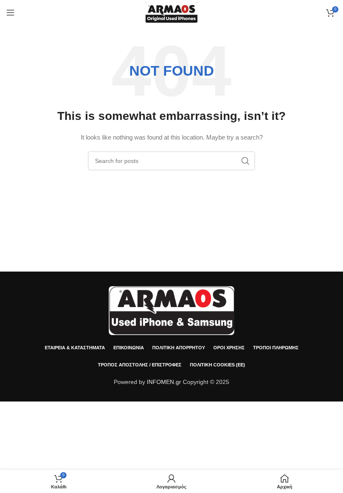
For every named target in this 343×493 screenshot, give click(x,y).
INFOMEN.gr (164, 382)
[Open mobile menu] (10, 12)
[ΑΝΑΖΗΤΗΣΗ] (245, 160)
